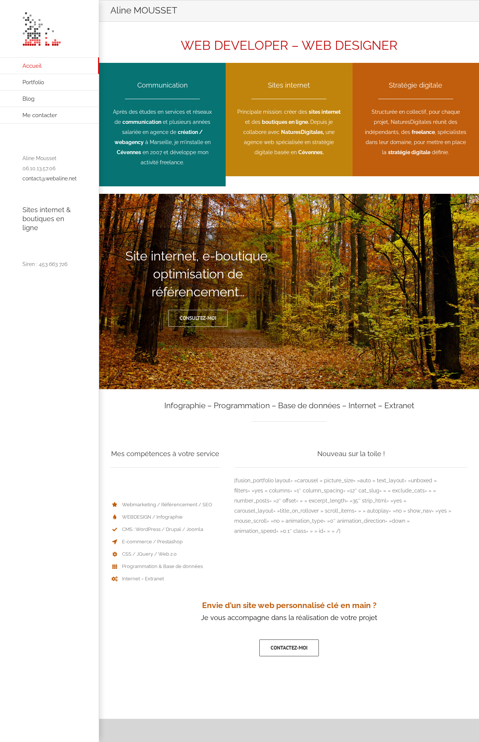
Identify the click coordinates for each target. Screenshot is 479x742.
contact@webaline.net (49, 178)
